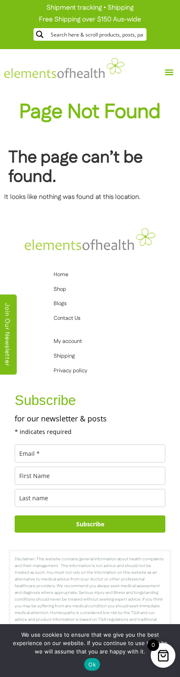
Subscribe (90, 524)
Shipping (121, 8)
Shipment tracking (74, 8)
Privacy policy (70, 370)
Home (61, 274)
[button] (169, 72)
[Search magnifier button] (39, 34)
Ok (92, 664)
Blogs (60, 303)
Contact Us (67, 318)
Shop (60, 289)
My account (68, 341)
